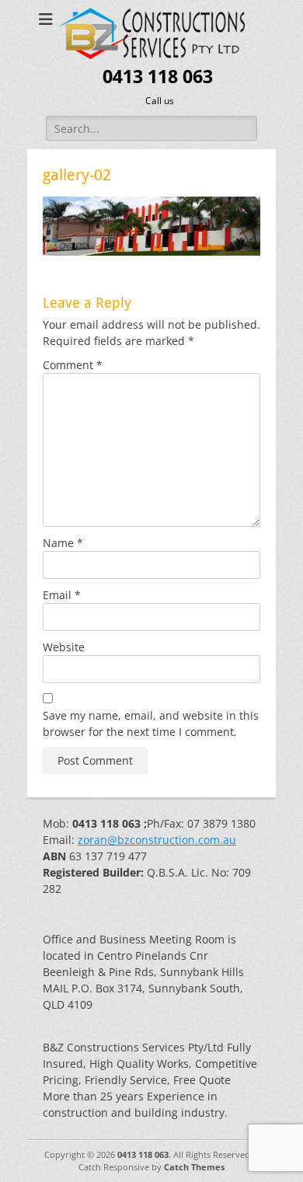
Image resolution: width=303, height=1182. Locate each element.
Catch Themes (194, 1167)
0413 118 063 (158, 77)
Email (62, 595)
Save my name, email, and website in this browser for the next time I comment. (151, 723)
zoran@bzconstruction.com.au (157, 839)
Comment (73, 364)
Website (64, 647)
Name (63, 542)
